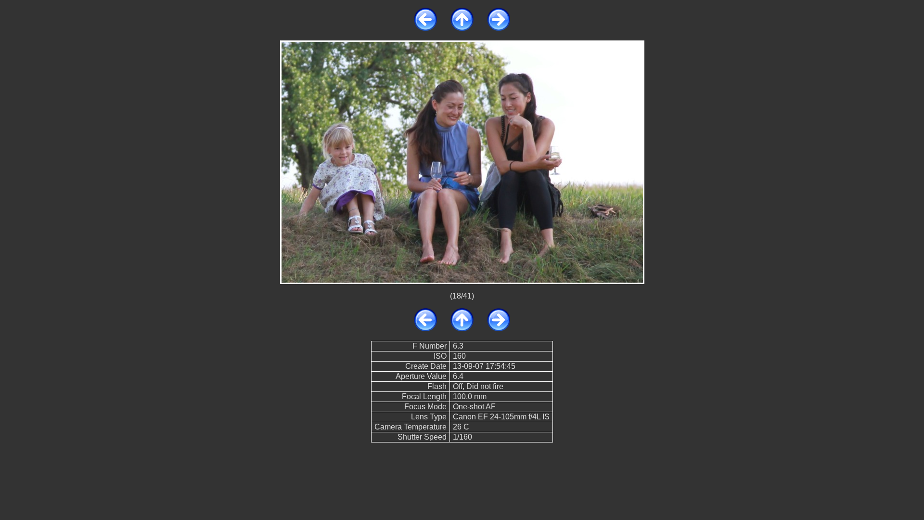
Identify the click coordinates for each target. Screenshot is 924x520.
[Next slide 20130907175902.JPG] (498, 28)
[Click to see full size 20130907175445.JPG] (462, 161)
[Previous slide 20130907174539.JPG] (425, 28)
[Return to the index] (462, 28)
